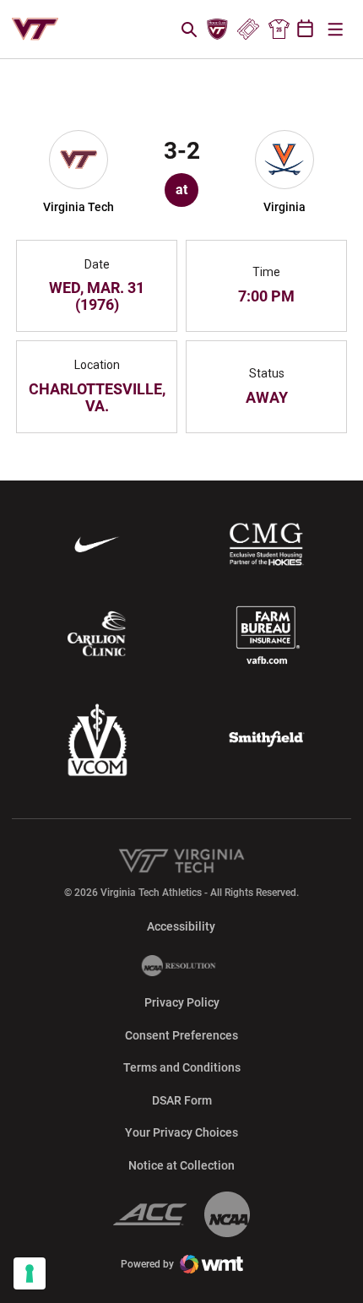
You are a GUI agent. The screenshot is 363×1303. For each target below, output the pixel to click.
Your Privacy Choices (181, 1132)
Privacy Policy (181, 1002)
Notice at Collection (181, 1165)
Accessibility (181, 926)
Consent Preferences (181, 1035)
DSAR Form (182, 1100)
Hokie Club (217, 29)
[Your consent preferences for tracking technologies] (30, 1273)
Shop (278, 29)
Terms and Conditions (182, 1067)
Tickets (248, 29)
